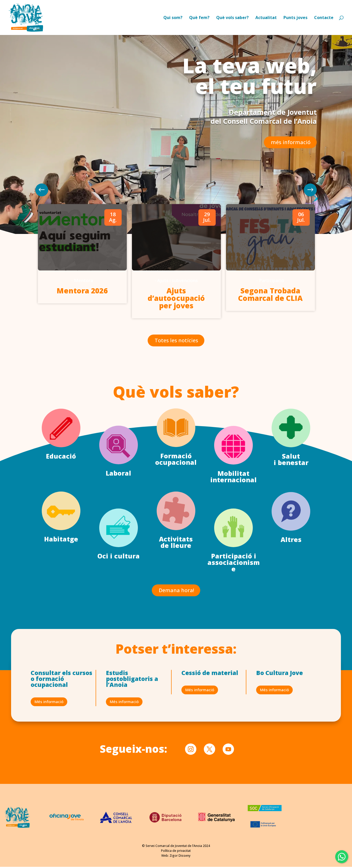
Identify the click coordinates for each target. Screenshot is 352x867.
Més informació (49, 701)
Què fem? (199, 18)
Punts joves (295, 18)
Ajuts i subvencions (177, 280)
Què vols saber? (232, 18)
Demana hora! (176, 590)
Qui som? (172, 18)
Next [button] (41, 189)
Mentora (83, 280)
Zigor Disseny (180, 855)
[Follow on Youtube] (228, 749)
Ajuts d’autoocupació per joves (176, 298)
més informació (291, 142)
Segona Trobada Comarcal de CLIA (270, 294)
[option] (82, 254)
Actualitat (266, 18)
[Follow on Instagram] (190, 749)
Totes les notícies (176, 340)
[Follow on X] (209, 749)
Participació (271, 280)
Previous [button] (310, 189)
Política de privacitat (176, 850)
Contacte (323, 18)
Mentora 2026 (82, 290)
